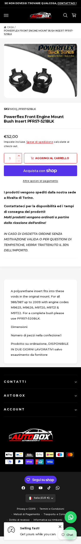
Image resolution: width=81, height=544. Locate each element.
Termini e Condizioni (52, 509)
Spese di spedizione (39, 142)
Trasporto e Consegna (57, 514)
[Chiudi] (60, 526)
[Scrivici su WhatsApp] (71, 517)
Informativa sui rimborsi (47, 520)
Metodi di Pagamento (27, 514)
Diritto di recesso (19, 520)
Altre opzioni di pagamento (40, 181)
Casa (10, 27)
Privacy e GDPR (26, 509)
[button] (6, 15)
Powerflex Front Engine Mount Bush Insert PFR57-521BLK (38, 32)
